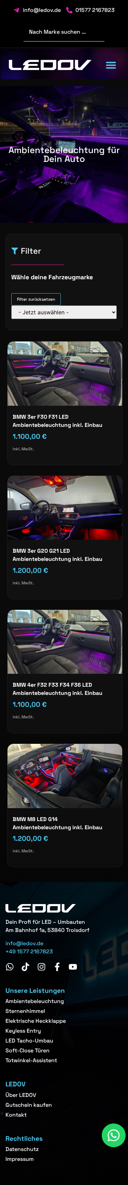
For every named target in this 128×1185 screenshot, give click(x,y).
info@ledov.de (24, 943)
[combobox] (64, 31)
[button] (111, 65)
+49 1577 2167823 (29, 951)
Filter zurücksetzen (36, 299)
